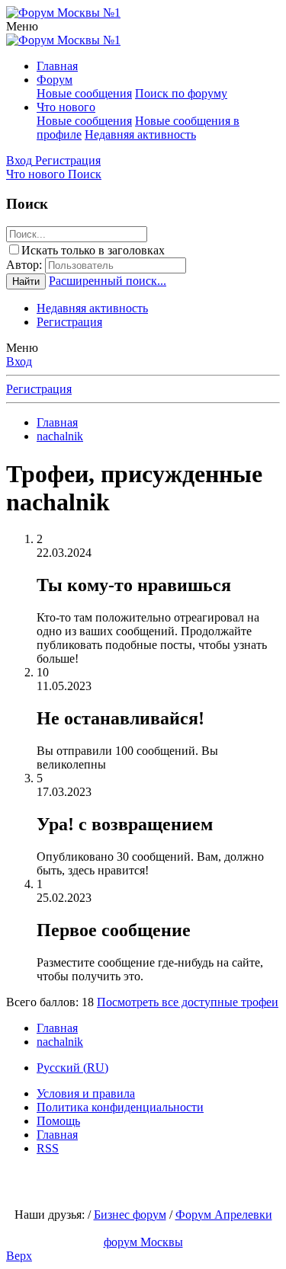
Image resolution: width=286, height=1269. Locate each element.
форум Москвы (143, 1241)
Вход (19, 361)
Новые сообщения (84, 93)
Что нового (66, 107)
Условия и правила (86, 1093)
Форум (54, 79)
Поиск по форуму (181, 93)
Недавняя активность (140, 134)
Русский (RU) (72, 1067)
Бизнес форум (130, 1214)
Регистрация (69, 321)
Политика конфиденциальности (120, 1107)
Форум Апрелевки (223, 1214)
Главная (57, 65)
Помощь (58, 1120)
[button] (22, 26)
